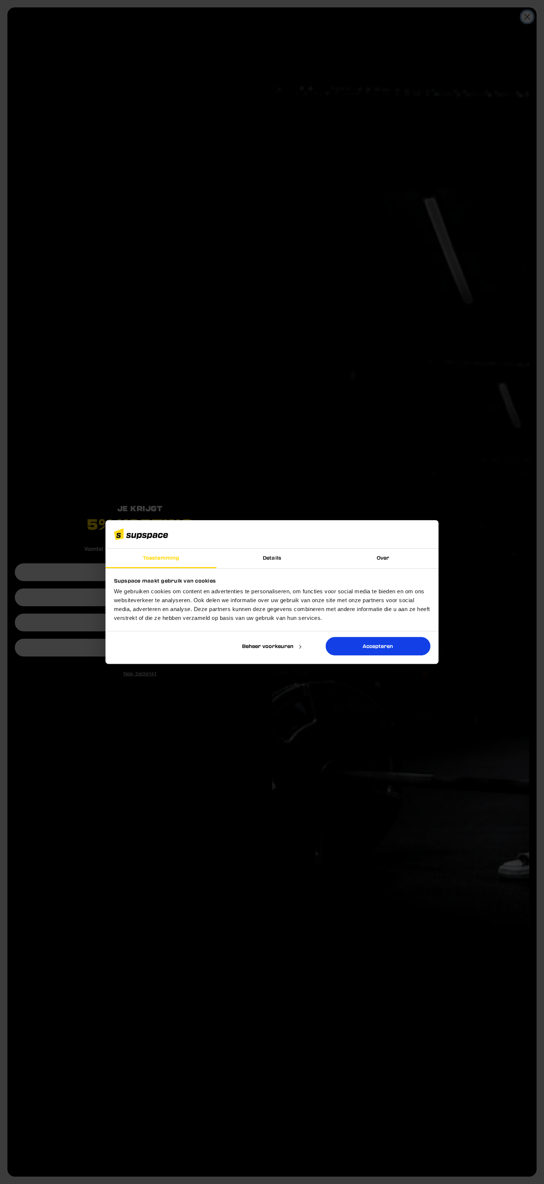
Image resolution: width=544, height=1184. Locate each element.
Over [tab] (383, 558)
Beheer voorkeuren (267, 646)
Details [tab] (272, 558)
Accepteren (378, 646)
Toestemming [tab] (161, 558)
